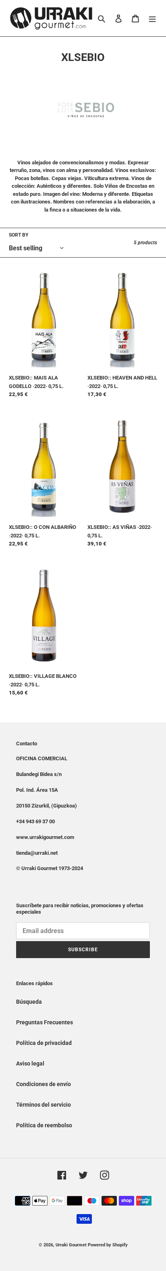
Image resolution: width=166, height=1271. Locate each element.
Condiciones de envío (43, 1084)
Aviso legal (30, 1063)
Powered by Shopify (108, 1245)
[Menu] (152, 18)
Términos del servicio (43, 1104)
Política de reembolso (44, 1125)
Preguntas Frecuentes (44, 1022)
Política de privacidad (44, 1043)
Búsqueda (29, 1001)
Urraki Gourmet (71, 1245)
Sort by (18, 235)
